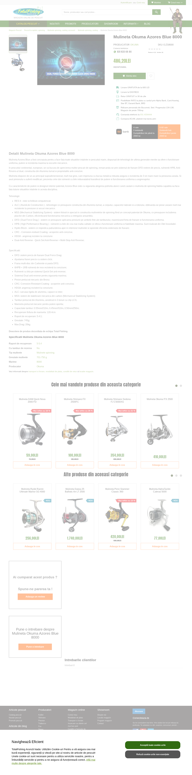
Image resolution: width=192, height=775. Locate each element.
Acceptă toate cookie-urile (153, 745)
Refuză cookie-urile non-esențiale (152, 754)
